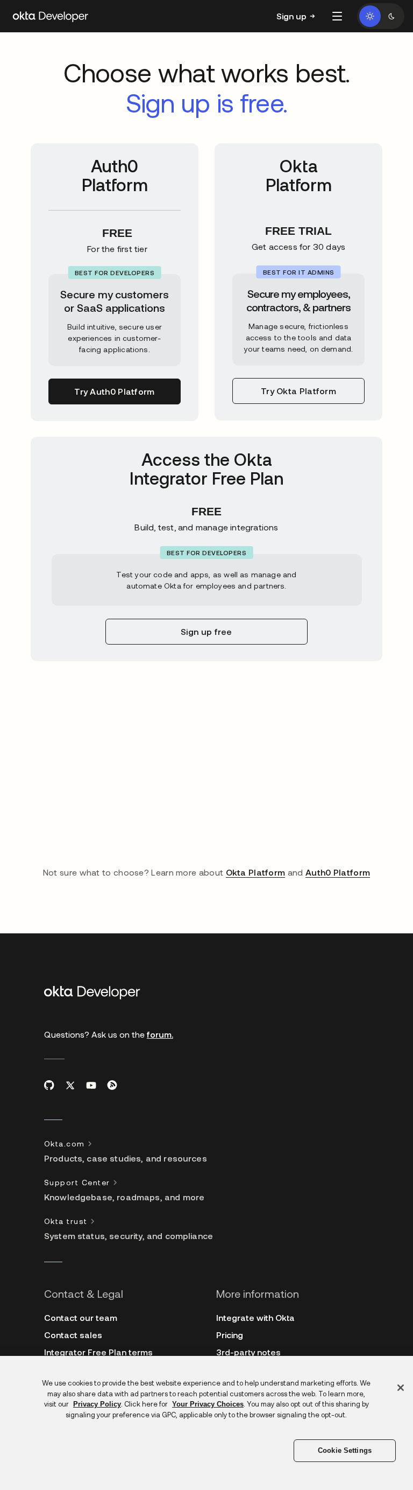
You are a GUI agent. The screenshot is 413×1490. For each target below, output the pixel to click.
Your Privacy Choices (208, 1404)
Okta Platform (256, 872)
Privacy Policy (97, 1404)
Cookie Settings (345, 1450)
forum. (160, 1034)
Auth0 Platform (337, 872)
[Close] (400, 1388)
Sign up (291, 16)
